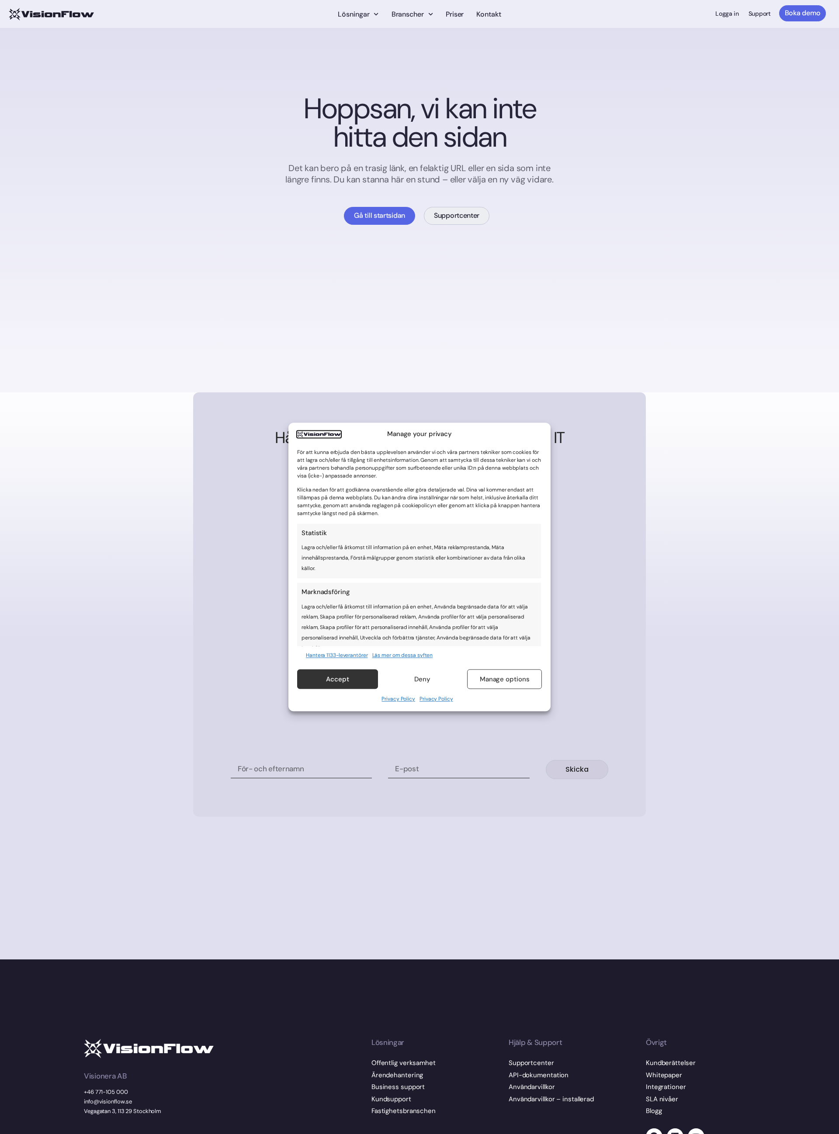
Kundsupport (391, 1099)
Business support (398, 1086)
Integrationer (666, 1086)
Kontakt (488, 14)
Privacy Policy (398, 699)
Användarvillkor (532, 1086)
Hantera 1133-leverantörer (337, 655)
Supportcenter (531, 1062)
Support (760, 13)
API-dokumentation (539, 1075)
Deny (422, 679)
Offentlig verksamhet (403, 1062)
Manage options (505, 679)
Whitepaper (664, 1075)
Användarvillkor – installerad (551, 1099)
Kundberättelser (671, 1062)
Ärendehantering (397, 1075)
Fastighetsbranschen (403, 1111)
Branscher (408, 14)
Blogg (654, 1111)
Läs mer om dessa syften (402, 655)
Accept (337, 679)
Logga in (727, 13)
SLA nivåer (662, 1099)
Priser (455, 14)
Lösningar (353, 14)
